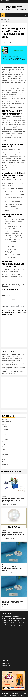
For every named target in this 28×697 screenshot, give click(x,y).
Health (3, 449)
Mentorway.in (10, 624)
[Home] (3, 15)
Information (23, 618)
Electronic (4, 426)
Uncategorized (5, 464)
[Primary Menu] (7, 15)
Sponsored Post (5, 663)
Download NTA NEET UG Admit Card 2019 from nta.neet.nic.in (8, 311)
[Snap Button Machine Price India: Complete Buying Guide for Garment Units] (14, 484)
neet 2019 (7, 306)
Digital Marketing (6, 421)
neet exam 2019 (14, 306)
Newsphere (13, 695)
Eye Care (4, 434)
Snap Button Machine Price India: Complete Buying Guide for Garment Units (13, 500)
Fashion (4, 436)
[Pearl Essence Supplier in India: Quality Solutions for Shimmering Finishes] (14, 518)
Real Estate (5, 454)
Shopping (4, 459)
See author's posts (10, 299)
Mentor (3, 618)
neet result (21, 306)
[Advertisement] (14, 332)
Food (3, 444)
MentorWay (14, 6)
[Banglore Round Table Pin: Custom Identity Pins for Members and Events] (14, 552)
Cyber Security (18, 620)
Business (4, 419)
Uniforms (4, 467)
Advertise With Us (6, 665)
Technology (9, 622)
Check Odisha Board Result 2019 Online (20, 310)
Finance (4, 442)
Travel (3, 462)
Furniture (4, 447)
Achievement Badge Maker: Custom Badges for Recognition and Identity (13, 602)
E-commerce (10, 620)
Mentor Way (12, 42)
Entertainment (5, 429)
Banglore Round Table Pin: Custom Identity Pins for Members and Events (13, 568)
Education (4, 25)
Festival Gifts (5, 439)
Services (4, 457)
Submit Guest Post (6, 668)
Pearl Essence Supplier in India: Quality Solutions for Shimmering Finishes (13, 534)
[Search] (26, 15)
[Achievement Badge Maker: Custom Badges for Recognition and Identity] (14, 586)
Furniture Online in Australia (16, 626)
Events (3, 431)
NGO (3, 452)
